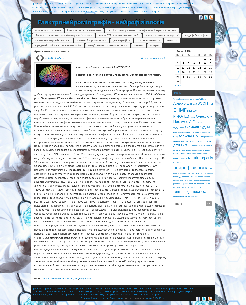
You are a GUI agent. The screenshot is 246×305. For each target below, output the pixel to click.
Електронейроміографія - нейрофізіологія (101, 22)
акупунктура (178, 128)
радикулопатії (206, 180)
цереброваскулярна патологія (185, 196)
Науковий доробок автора (164, 7)
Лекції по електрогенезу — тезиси (122, 11)
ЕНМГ (180, 110)
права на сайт (204, 177)
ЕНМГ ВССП (192, 111)
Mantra (148, 298)
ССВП (202, 122)
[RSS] (211, 18)
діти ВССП (182, 145)
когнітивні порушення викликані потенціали (191, 150)
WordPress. (160, 298)
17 (177, 72)
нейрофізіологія (190, 167)
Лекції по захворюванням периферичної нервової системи (114, 3)
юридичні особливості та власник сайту (84, 11)
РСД (197, 122)
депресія (193, 141)
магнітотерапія (200, 158)
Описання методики (42, 11)
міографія (177, 162)
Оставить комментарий (153, 58)
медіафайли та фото (108, 7)
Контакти (58, 11)
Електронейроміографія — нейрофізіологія (102, 298)
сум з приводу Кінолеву (191, 187)
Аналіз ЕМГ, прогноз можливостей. (49, 7)
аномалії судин (197, 127)
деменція (185, 141)
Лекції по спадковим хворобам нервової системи (169, 3)
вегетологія (178, 132)
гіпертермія (85, 278)
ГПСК (211, 104)
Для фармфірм (185, 7)
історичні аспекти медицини (69, 3)
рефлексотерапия (180, 184)
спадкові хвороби (196, 184)
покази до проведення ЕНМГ (185, 177)
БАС (195, 104)
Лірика (192, 117)
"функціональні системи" (183, 99)
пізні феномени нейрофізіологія (186, 180)
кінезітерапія (197, 153)
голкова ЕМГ (190, 136)
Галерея (155, 11)
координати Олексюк (182, 153)
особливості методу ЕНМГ (189, 173)
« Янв (178, 85)
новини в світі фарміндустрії (82, 7)
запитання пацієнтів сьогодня (134, 7)
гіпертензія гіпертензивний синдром (60, 278)
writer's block (200, 99)
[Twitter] (206, 18)
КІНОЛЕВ (181, 116)
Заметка (145, 11)
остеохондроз (207, 173)
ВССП (202, 103)
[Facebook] (201, 18)
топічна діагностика (189, 191)
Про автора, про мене (42, 3)
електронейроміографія (202, 146)
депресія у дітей (204, 141)
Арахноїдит (182, 103)
